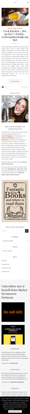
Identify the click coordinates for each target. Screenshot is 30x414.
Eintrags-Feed (5, 264)
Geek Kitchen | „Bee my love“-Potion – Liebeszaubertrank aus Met (15, 35)
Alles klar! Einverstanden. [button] (15, 411)
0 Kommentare (24, 87)
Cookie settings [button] (20, 409)
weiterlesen (15, 81)
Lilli (5, 87)
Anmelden (4, 260)
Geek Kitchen (12, 28)
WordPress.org (6, 271)
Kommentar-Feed (6, 268)
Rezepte (19, 28)
